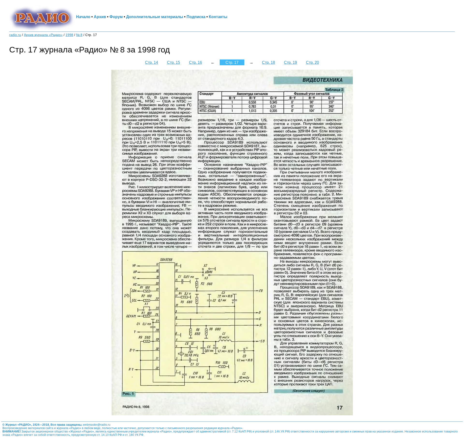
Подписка (196, 17)
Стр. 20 (312, 62)
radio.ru (15, 35)
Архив (100, 17)
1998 (69, 35)
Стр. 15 (173, 62)
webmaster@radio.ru (96, 424)
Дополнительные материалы (154, 17)
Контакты (218, 17)
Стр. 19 (290, 62)
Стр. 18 (268, 62)
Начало (83, 17)
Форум (116, 17)
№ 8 (79, 35)
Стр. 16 (195, 62)
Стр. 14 (151, 62)
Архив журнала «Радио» (43, 35)
